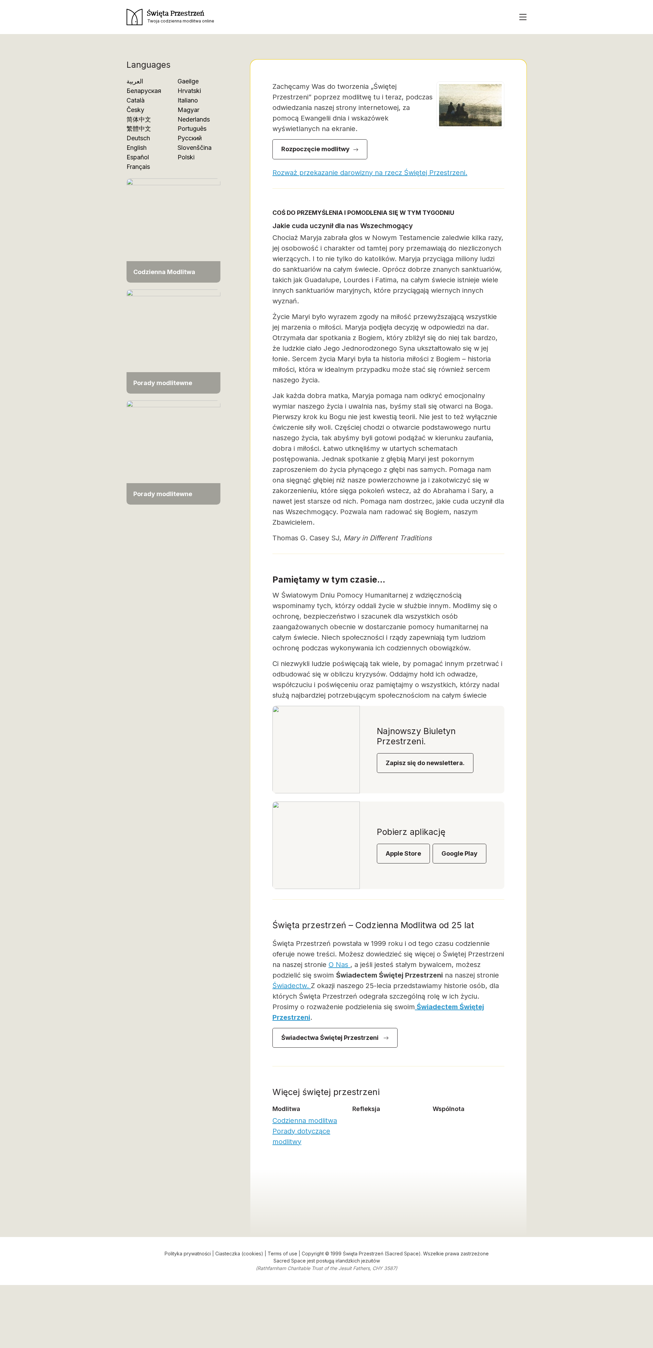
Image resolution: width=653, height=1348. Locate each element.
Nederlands (194, 119)
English (137, 147)
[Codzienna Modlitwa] (173, 230)
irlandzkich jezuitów (358, 1261)
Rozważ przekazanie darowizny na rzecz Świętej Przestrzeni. (369, 173)
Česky (135, 109)
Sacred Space (289, 1261)
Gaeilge (188, 81)
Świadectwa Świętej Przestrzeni (330, 1037)
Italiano (188, 100)
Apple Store (403, 853)
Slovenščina (195, 147)
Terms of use (282, 1253)
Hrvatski (189, 90)
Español (138, 157)
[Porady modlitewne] (173, 341)
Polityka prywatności (188, 1253)
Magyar (188, 109)
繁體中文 (139, 128)
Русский (190, 138)
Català (136, 100)
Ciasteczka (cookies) (239, 1253)
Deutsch (138, 138)
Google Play (459, 853)
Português (192, 128)
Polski (186, 157)
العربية (135, 81)
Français (138, 166)
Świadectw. (291, 986)
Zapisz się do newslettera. (425, 762)
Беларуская (144, 90)
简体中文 (139, 119)
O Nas (339, 965)
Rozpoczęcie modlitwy (315, 149)
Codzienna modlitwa (304, 1120)
